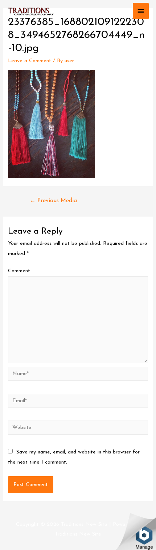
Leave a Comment (29, 61)
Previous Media (53, 201)
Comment (19, 271)
